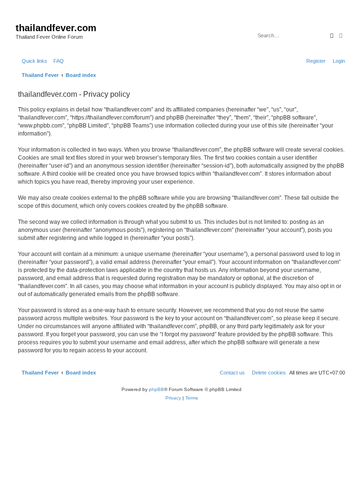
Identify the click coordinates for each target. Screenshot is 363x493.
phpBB (156, 389)
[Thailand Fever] (21, 18)
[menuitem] (57, 61)
